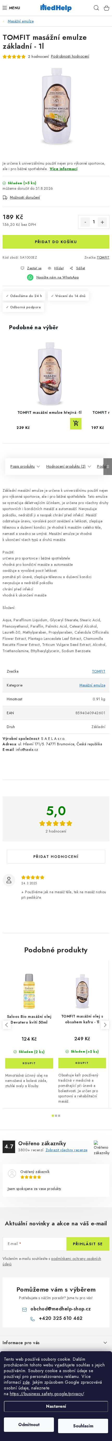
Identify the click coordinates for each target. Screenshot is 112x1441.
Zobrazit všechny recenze (67, 1150)
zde (26, 1382)
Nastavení (56, 1406)
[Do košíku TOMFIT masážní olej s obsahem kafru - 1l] (82, 1063)
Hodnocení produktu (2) (66, 466)
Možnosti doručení (25, 197)
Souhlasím (83, 1426)
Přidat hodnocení (56, 856)
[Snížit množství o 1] (85, 222)
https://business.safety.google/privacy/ (47, 1394)
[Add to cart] (76, 423)
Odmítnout (29, 1425)
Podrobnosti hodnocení (70, 56)
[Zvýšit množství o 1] (102, 222)
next (105, 1025)
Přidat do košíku (56, 241)
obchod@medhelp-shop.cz (60, 1308)
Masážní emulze (92, 685)
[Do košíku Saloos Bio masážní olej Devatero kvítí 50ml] (29, 1063)
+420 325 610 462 (61, 1318)
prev (7, 1025)
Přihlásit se (88, 1244)
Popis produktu (22, 466)
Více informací (63, 168)
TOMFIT (103, 257)
